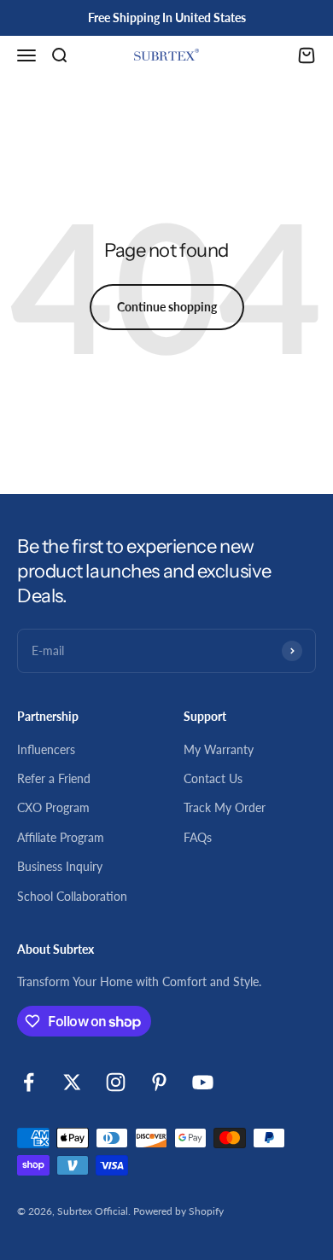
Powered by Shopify (178, 1211)
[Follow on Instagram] (115, 1082)
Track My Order (225, 807)
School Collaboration (72, 896)
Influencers (46, 749)
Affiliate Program (60, 837)
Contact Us (213, 778)
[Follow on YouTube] (202, 1082)
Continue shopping (167, 306)
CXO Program (53, 807)
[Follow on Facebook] (28, 1082)
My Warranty (219, 749)
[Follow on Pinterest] (159, 1082)
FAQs (198, 837)
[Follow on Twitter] (72, 1082)
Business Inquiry (59, 866)
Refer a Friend (54, 778)
